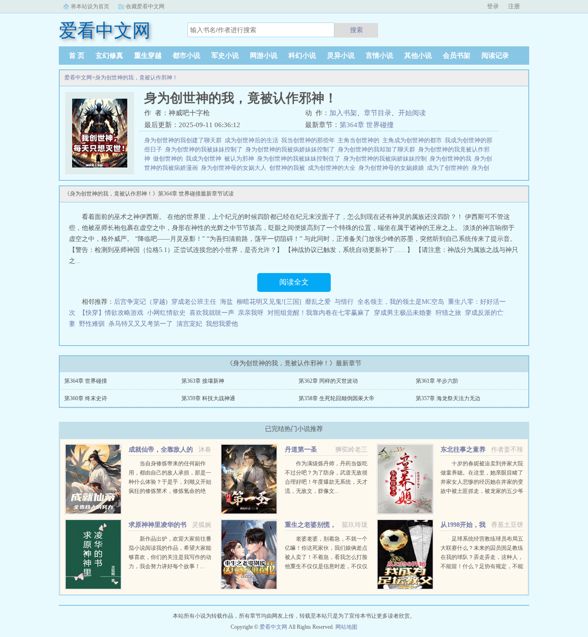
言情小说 (379, 55)
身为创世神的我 (452, 158)
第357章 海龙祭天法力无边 (448, 398)
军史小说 (225, 55)
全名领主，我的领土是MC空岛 (400, 301)
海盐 (226, 301)
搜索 (356, 30)
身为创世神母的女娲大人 (235, 167)
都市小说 (186, 55)
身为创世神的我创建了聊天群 (184, 140)
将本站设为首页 (90, 6)
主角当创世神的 (360, 140)
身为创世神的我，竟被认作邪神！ (136, 77)
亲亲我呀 (251, 312)
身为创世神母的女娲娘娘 (392, 167)
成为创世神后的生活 (253, 140)
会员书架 (456, 55)
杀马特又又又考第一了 (140, 323)
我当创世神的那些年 (309, 140)
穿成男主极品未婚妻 (403, 312)
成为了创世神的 (449, 167)
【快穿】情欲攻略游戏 (111, 312)
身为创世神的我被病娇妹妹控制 (386, 158)
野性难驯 (92, 323)
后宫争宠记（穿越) (141, 301)
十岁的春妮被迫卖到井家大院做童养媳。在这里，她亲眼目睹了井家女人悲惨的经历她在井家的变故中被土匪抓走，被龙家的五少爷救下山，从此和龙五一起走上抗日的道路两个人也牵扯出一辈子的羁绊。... (482, 491)
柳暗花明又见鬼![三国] (269, 301)
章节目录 (377, 113)
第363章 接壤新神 (202, 381)
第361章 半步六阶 (437, 381)
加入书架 (343, 113)
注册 (514, 6)
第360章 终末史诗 (85, 398)
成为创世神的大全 (333, 167)
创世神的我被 (288, 167)
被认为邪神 (240, 158)
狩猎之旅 (448, 312)
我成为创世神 (205, 158)
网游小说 (263, 55)
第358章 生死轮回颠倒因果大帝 (336, 398)
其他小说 (418, 55)
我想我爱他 (222, 323)
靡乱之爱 (318, 301)
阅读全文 (294, 282)
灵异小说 (341, 55)
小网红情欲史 (166, 312)
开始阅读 (412, 113)
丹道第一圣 (301, 449)
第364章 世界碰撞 (366, 125)
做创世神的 (169, 158)
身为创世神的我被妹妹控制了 (205, 149)
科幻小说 (302, 55)
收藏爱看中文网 (145, 6)
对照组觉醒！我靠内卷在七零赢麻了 (318, 312)
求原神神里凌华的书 (158, 524)
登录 (493, 6)
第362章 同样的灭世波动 (328, 381)
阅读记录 (495, 55)
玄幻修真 (109, 55)
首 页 (77, 55)
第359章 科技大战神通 (208, 398)
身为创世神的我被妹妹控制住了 (300, 158)
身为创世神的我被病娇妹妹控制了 (291, 149)
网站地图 (346, 627)
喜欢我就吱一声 (211, 312)
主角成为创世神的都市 (413, 140)
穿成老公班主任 (193, 301)
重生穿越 (148, 55)
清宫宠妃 (189, 323)
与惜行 (344, 301)
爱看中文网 (78, 77)
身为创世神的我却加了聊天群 (378, 149)
